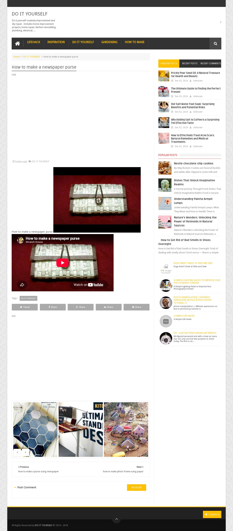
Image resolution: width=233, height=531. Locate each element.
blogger (137, 487)
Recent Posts (190, 63)
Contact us (214, 514)
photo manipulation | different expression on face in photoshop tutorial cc (193, 300)
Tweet (26, 307)
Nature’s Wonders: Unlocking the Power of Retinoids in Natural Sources (195, 221)
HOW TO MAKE (135, 42)
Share (54, 307)
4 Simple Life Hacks (184, 316)
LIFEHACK (33, 42)
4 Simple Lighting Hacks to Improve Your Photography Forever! (197, 281)
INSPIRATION (56, 42)
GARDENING (109, 42)
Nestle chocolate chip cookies (193, 163)
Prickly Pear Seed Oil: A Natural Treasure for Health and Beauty (195, 74)
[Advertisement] (81, 118)
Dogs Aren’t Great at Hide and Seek (193, 263)
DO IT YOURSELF (29, 14)
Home (16, 56)
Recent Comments (211, 63)
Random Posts (169, 63)
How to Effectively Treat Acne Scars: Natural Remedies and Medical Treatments (193, 138)
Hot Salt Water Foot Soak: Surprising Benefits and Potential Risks (192, 106)
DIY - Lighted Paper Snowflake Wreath (195, 333)
